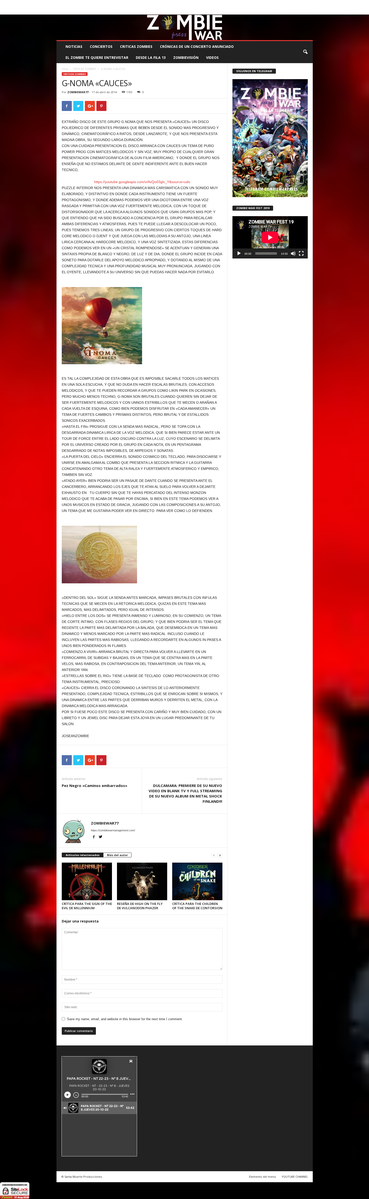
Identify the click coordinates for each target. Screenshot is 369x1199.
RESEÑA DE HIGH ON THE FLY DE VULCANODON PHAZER (140, 905)
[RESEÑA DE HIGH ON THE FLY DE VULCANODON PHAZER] (142, 881)
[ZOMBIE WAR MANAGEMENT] (184, 27)
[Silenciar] (293, 253)
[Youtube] (309, 11)
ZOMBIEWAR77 (77, 92)
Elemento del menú (262, 1176)
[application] (270, 237)
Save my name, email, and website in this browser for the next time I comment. (125, 1019)
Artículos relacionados (82, 855)
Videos (212, 57)
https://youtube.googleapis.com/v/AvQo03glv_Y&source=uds (142, 182)
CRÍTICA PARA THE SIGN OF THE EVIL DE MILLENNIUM (87, 905)
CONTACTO (248, 4)
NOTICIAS (74, 46)
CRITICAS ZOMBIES (136, 46)
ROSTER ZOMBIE (272, 4)
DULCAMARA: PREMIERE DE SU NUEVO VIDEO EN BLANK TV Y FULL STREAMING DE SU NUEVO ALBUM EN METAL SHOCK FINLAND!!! (185, 793)
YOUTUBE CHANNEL (295, 1176)
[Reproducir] (238, 253)
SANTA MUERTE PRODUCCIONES (141, 4)
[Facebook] (286, 11)
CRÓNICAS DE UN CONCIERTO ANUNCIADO (197, 46)
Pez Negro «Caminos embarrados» (94, 785)
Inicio (65, 69)
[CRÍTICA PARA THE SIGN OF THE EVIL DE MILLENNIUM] (87, 881)
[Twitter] (301, 11)
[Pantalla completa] (301, 253)
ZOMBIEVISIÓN (186, 57)
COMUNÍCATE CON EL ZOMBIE (190, 4)
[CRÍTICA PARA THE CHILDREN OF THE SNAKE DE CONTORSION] (197, 881)
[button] (305, 52)
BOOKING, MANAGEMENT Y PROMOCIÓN (85, 4)
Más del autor (117, 855)
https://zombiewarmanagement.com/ (113, 830)
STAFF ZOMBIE (225, 4)
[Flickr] (293, 11)
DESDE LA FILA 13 (151, 57)
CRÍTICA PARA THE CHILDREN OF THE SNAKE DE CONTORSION (197, 905)
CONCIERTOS (101, 46)
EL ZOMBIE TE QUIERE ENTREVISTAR (97, 57)
